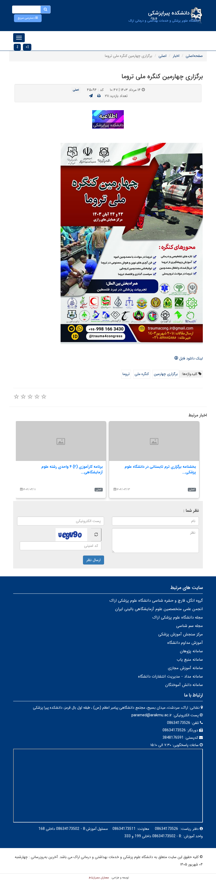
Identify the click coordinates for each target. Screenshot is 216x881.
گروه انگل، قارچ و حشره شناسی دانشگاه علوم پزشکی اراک (156, 600)
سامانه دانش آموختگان (184, 685)
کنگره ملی (142, 374)
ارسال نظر (93, 560)
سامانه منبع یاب (190, 659)
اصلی (162, 56)
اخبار (176, 56)
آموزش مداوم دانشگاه (185, 643)
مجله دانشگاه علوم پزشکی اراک (177, 617)
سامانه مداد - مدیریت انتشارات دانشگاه (170, 676)
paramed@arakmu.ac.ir (151, 715)
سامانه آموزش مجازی (185, 668)
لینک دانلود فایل (190, 358)
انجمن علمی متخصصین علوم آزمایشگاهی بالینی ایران (159, 609)
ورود (153, 18)
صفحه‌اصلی (194, 56)
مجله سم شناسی (189, 626)
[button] (28, 18)
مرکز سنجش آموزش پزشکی (180, 634)
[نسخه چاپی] (99, 96)
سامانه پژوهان (191, 651)
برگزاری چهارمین (166, 374)
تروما (126, 374)
